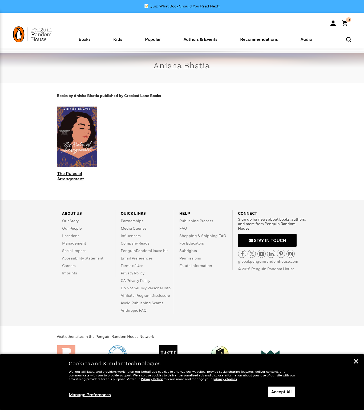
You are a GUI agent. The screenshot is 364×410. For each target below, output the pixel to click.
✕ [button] (356, 362)
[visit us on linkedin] (271, 254)
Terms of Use (132, 265)
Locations (70, 235)
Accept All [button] (281, 392)
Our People (72, 228)
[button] (84, 39)
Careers (69, 265)
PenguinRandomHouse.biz (144, 250)
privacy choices (225, 379)
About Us (72, 213)
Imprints (69, 273)
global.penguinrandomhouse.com (268, 261)
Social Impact (74, 250)
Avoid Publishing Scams (142, 303)
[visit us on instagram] (290, 254)
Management (74, 243)
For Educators (191, 243)
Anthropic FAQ (134, 310)
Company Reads (135, 243)
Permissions (190, 258)
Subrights (188, 250)
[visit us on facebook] (242, 254)
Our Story (70, 221)
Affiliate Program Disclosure (145, 295)
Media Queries (134, 228)
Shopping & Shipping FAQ (202, 235)
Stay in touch (269, 240)
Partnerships (132, 221)
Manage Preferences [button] (90, 394)
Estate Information (195, 265)
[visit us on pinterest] (281, 254)
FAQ (183, 228)
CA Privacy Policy (135, 280)
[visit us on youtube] (261, 254)
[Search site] (348, 39)
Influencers (131, 235)
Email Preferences (137, 258)
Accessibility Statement (82, 258)
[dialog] (182, 382)
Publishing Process (196, 221)
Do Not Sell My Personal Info (146, 288)
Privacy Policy (132, 273)
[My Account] (333, 21)
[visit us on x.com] (252, 254)
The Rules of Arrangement (70, 176)
